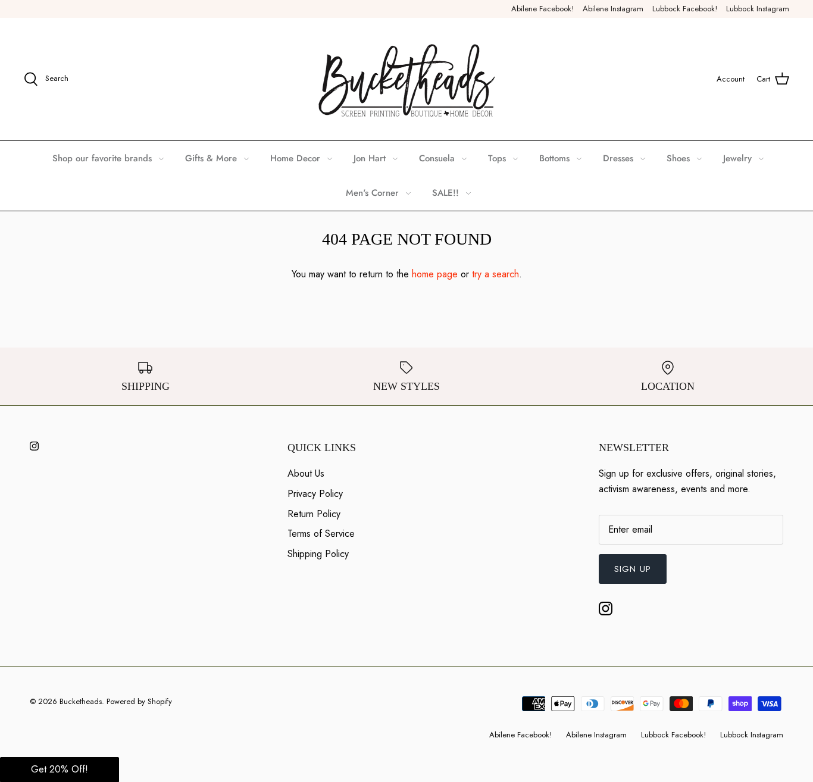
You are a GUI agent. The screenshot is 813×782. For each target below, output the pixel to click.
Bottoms (554, 158)
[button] (59, 769)
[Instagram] (34, 446)
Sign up (632, 569)
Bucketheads (81, 701)
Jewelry (737, 158)
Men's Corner (372, 192)
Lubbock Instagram (757, 8)
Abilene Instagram (613, 8)
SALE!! (445, 192)
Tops (497, 158)
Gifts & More (211, 158)
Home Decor (295, 158)
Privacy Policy (315, 494)
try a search (495, 274)
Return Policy (313, 514)
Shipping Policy (318, 554)
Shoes (678, 158)
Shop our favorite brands (102, 158)
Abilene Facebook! (542, 8)
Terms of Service (321, 533)
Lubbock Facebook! (684, 8)
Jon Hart (370, 158)
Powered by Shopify (139, 701)
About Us (305, 473)
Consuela (437, 158)
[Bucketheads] (407, 79)
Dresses (618, 158)
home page (435, 274)
